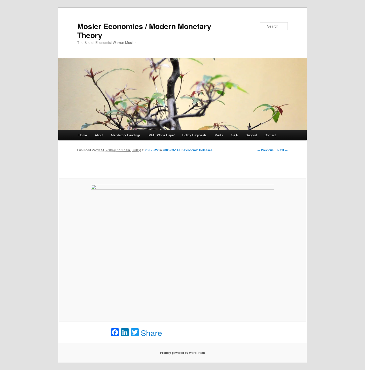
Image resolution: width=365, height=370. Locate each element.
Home (82, 135)
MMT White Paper (161, 135)
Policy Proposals (194, 135)
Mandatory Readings (126, 135)
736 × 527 (152, 150)
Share (151, 332)
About (99, 135)
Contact (270, 135)
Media (219, 135)
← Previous (265, 150)
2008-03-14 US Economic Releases (188, 150)
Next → (282, 150)
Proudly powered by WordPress (182, 352)
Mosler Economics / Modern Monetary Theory (144, 30)
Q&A (234, 135)
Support (251, 135)
